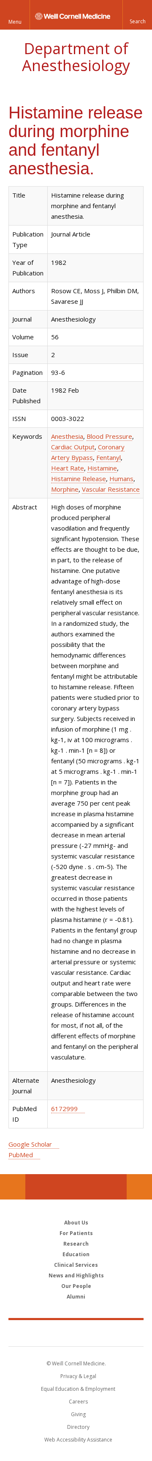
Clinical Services (76, 1264)
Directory (78, 1427)
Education (76, 1254)
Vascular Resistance (111, 489)
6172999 (64, 1108)
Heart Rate (67, 468)
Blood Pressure (109, 436)
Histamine (102, 468)
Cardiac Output (73, 447)
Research (76, 1243)
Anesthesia (67, 436)
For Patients (76, 1233)
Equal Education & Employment (78, 1388)
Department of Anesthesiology (76, 57)
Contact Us (139, 1187)
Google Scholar (30, 1144)
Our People (76, 1286)
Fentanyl (108, 457)
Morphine (65, 489)
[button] (137, 15)
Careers (78, 1401)
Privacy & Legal (78, 1376)
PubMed (20, 1154)
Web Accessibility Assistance (78, 1439)
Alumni (76, 1296)
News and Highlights (76, 1275)
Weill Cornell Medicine (76, 1333)
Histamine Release (78, 478)
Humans (121, 478)
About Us (76, 1222)
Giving (78, 1414)
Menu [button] (15, 21)
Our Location (12, 1187)
